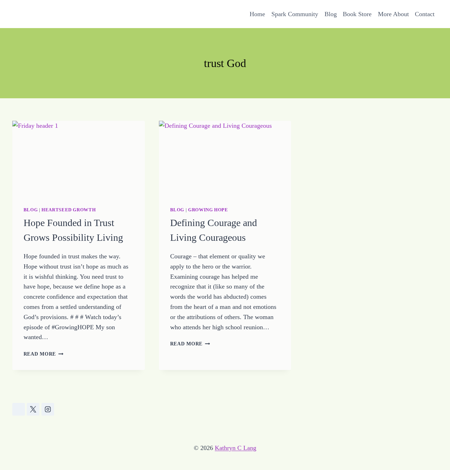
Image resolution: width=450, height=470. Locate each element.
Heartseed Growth (68, 209)
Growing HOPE (208, 209)
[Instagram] (47, 409)
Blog (330, 14)
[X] (33, 409)
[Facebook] (18, 409)
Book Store (357, 14)
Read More (44, 354)
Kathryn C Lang (235, 447)
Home (257, 14)
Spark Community (294, 14)
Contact (425, 14)
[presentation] (78, 158)
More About (393, 14)
